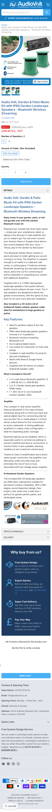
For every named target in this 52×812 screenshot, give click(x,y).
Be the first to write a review (26, 648)
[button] (26, 647)
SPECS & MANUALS (13, 531)
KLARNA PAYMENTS (35, 801)
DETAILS (8, 190)
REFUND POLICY (34, 798)
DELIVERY (9, 537)
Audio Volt (9, 117)
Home (4, 25)
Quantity (5, 167)
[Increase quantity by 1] (25, 172)
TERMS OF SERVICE (15, 798)
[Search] (47, 12)
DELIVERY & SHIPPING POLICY (25, 795)
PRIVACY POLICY (15, 801)
